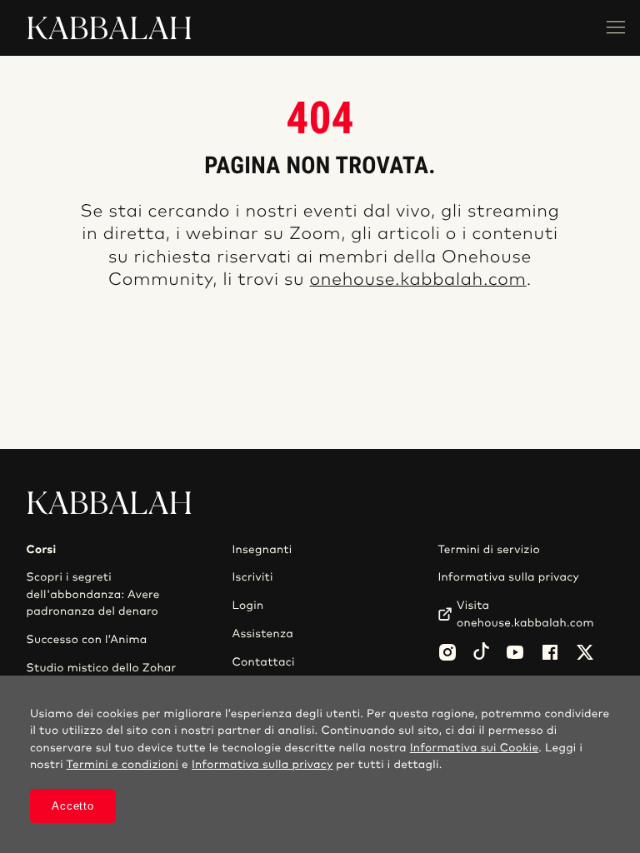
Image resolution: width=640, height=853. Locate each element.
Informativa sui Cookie (474, 748)
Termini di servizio (489, 550)
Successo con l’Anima (87, 640)
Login (247, 605)
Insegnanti (262, 550)
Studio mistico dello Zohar (102, 668)
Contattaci (263, 662)
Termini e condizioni (123, 765)
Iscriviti (252, 577)
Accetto (72, 806)
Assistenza (262, 634)
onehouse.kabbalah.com (418, 280)
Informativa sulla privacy (508, 577)
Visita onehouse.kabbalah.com (525, 614)
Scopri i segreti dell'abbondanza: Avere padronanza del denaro (93, 594)
